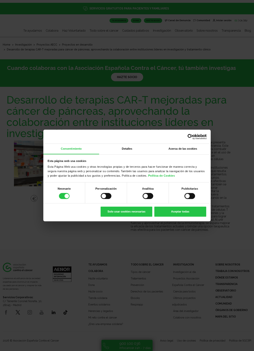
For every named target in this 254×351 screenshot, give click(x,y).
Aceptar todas (180, 211)
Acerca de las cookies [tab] (182, 148)
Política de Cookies (161, 175)
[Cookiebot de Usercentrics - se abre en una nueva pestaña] (190, 136)
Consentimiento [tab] (71, 148)
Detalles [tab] (127, 148)
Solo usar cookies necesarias (126, 211)
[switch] (106, 196)
